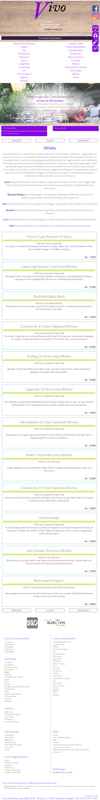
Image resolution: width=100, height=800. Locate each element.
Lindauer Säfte (58, 644)
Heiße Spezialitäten (60, 649)
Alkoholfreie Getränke (61, 642)
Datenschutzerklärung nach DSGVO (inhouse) (71, 749)
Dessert (8, 699)
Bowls (7, 682)
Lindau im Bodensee (12, 770)
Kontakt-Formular (12, 722)
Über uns (8, 712)
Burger (7, 684)
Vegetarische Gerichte (13, 694)
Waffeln (8, 674)
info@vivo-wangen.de (52, 29)
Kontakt (56, 742)
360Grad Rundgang (12, 714)
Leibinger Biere (59, 654)
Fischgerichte (10, 689)
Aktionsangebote (89, 786)
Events (7, 749)
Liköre (55, 693)
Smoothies (9, 669)
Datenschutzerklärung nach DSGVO (67, 745)
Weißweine (57, 656)
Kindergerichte (10, 696)
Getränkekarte (10, 742)
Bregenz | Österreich (13, 772)
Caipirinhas (57, 676)
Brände (56, 695)
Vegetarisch (9, 649)
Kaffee (55, 647)
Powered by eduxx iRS (91, 796)
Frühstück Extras (11, 667)
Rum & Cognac (59, 685)
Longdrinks (57, 671)
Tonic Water (57, 683)
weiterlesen (83, 140)
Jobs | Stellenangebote (61, 737)
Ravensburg (9, 767)
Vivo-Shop (9, 747)
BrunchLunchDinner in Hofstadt (31, 786)
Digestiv (56, 690)
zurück (50, 140)
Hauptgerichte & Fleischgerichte (17, 687)
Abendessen (9, 652)
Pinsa (7, 691)
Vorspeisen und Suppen (14, 677)
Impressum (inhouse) (61, 747)
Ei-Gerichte (9, 665)
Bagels (7, 672)
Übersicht (16, 140)
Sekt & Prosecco (59, 664)
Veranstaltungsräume (13, 745)
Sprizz (55, 666)
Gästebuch (9, 719)
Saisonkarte (9, 737)
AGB (55, 740)
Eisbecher (8, 701)
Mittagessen (9, 647)
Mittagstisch (9, 735)
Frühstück (9, 642)
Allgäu (7, 760)
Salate (7, 679)
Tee (54, 652)
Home (55, 735)
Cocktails (56, 668)
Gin (54, 681)
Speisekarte (9, 740)
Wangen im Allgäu (11, 763)
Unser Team (9, 717)
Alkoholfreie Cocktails (61, 678)
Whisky (56, 688)
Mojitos (56, 673)
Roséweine (57, 659)
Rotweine (56, 661)
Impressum (57, 752)
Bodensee (8, 765)
